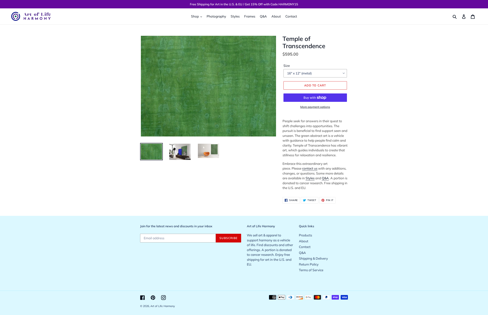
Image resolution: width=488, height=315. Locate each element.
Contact (305, 247)
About (303, 241)
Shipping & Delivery (313, 258)
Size (286, 66)
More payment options (315, 107)
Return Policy (309, 264)
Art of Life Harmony (162, 306)
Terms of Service (311, 270)
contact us (309, 168)
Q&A (325, 178)
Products (305, 235)
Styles (310, 178)
